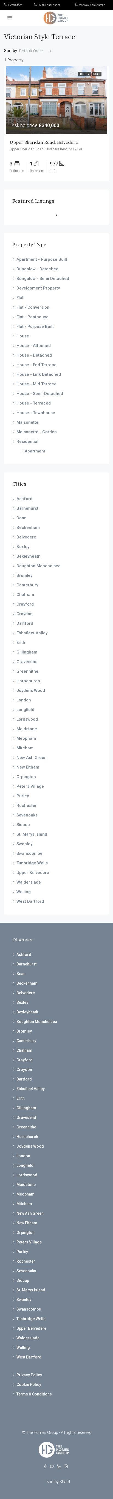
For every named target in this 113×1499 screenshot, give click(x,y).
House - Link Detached (38, 374)
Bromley (24, 575)
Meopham (26, 738)
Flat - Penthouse (32, 316)
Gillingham (26, 652)
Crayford (25, 604)
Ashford (24, 498)
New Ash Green (31, 757)
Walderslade (28, 882)
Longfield (25, 709)
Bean (21, 517)
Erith (20, 642)
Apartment (35, 451)
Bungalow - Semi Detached (42, 278)
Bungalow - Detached (37, 268)
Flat (20, 297)
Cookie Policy (28, 1384)
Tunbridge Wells (32, 863)
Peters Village (30, 786)
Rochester (26, 805)
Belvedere (26, 537)
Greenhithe (27, 671)
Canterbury (27, 585)
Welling (23, 891)
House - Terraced (33, 403)
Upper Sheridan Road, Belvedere (44, 142)
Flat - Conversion (32, 307)
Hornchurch (28, 680)
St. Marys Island (31, 834)
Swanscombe (29, 853)
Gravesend (27, 661)
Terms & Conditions (34, 1394)
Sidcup (23, 824)
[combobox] (35, 51)
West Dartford (30, 901)
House (22, 336)
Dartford (24, 623)
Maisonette (27, 422)
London (23, 700)
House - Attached (33, 345)
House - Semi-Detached (39, 393)
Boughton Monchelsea (38, 565)
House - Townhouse (35, 412)
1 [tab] (59, 215)
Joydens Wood (30, 690)
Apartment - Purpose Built (41, 259)
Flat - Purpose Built (35, 326)
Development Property (38, 288)
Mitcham (24, 748)
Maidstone (26, 728)
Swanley (24, 843)
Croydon (24, 613)
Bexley (22, 546)
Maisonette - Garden (36, 431)
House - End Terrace (36, 364)
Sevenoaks (27, 815)
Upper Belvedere (32, 872)
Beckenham (28, 527)
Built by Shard (58, 1482)
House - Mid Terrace (36, 384)
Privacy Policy (29, 1375)
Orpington (26, 776)
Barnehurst (27, 508)
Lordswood (27, 719)
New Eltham (27, 767)
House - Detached (34, 355)
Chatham (25, 594)
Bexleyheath (28, 556)
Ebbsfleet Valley (31, 632)
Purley (22, 795)
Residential (27, 441)
